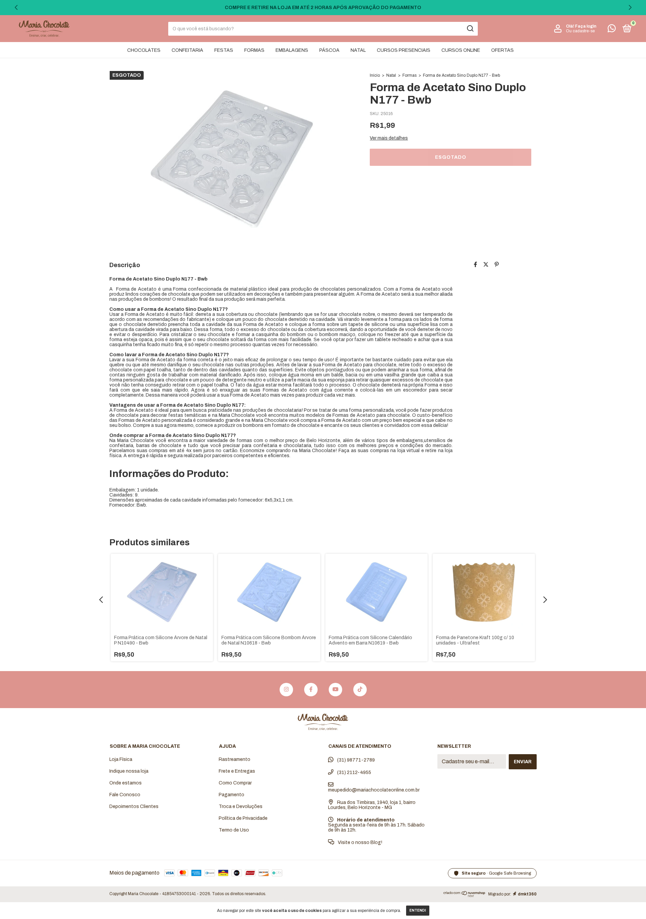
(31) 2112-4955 (353, 772)
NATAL (358, 50)
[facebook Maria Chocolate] (311, 689)
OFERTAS (502, 50)
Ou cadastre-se (580, 31)
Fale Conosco (124, 794)
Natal (391, 75)
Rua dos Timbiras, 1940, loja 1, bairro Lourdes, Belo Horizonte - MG (372, 805)
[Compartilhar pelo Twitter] (486, 264)
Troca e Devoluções (240, 806)
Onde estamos (125, 782)
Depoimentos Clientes (133, 806)
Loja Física (120, 759)
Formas (409, 75)
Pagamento (231, 794)
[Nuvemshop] (464, 895)
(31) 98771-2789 (355, 760)
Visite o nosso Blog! (359, 842)
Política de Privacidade (243, 818)
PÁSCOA (329, 50)
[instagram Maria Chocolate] (286, 689)
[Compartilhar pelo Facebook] (475, 264)
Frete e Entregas (237, 771)
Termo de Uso (234, 830)
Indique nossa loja (128, 771)
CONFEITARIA (187, 50)
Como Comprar (235, 782)
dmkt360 (527, 894)
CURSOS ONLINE (460, 50)
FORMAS (254, 50)
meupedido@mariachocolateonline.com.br (374, 790)
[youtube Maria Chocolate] (335, 689)
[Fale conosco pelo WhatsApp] (611, 30)
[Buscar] (469, 29)
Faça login (585, 26)
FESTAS (223, 50)
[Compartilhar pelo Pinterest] (497, 264)
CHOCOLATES (143, 50)
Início (375, 75)
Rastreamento (234, 759)
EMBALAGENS (292, 50)
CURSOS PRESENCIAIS (403, 50)
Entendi (417, 910)
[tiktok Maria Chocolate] (360, 689)
